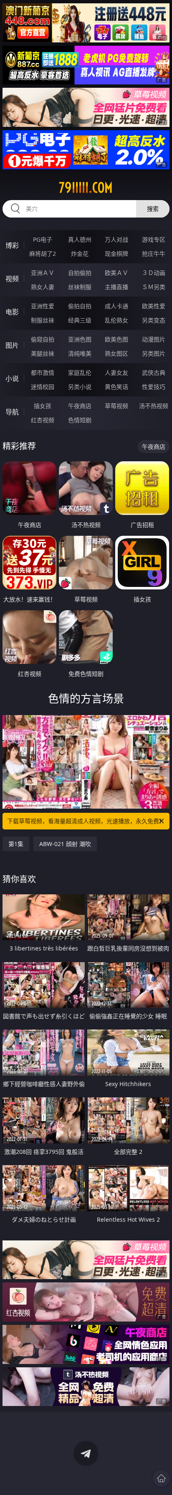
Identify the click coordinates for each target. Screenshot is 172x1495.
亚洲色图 (79, 339)
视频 (12, 278)
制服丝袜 (42, 320)
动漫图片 (153, 339)
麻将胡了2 (42, 253)
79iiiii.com (86, 187)
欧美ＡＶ (116, 273)
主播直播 (116, 287)
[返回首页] (161, 1478)
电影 (12, 312)
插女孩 (42, 406)
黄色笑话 (116, 387)
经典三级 (79, 320)
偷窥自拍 (42, 339)
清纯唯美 (79, 353)
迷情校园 (42, 387)
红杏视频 (42, 420)
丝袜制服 (79, 287)
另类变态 (153, 320)
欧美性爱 (153, 306)
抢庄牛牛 (153, 253)
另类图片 (153, 353)
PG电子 (42, 239)
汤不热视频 (153, 406)
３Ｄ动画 (153, 273)
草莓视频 (116, 406)
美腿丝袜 (42, 353)
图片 (12, 345)
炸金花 (80, 253)
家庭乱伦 (79, 372)
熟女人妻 (42, 287)
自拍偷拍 (79, 273)
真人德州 (79, 239)
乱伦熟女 (116, 320)
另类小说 (79, 387)
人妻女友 (116, 372)
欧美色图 (116, 339)
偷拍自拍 (79, 306)
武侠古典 (153, 372)
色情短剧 (79, 420)
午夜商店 (79, 406)
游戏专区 (153, 239)
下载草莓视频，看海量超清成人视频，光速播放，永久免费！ (86, 821)
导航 (12, 411)
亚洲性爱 (42, 306)
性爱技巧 (153, 387)
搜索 (153, 209)
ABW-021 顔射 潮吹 (65, 844)
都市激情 (42, 372)
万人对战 (116, 239)
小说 (12, 378)
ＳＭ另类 (153, 287)
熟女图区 (116, 353)
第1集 (15, 844)
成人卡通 (116, 306)
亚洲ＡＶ (42, 273)
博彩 (12, 245)
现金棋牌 (116, 253)
